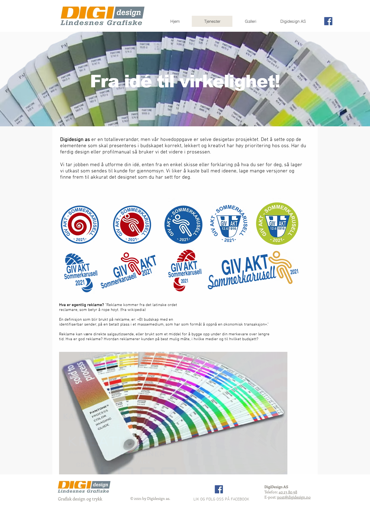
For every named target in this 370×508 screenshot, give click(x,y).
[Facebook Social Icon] (328, 21)
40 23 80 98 (288, 491)
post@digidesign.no (294, 497)
